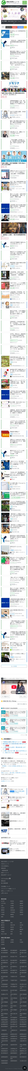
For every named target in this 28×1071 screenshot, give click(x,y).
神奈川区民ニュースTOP (7, 861)
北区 (2, 905)
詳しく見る (23, 696)
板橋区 (21, 901)
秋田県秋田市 (23, 1017)
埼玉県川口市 (23, 984)
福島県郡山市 (13, 1019)
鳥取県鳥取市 (4, 1051)
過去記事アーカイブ (6, 875)
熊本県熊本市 (23, 1057)
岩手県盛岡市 (13, 1017)
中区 (11, 931)
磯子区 (2, 925)
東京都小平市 (13, 956)
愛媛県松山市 (23, 1051)
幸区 (21, 940)
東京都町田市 (4, 972)
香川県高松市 (4, 1053)
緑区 (11, 934)
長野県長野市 (23, 1030)
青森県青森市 (4, 1019)
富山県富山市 (13, 1024)
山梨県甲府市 (4, 1036)
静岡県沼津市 (13, 1034)
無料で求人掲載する (22, 704)
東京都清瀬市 (4, 952)
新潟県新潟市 (4, 1024)
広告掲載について (5, 886)
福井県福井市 (13, 1022)
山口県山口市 (13, 1051)
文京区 (21, 914)
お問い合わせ (4, 893)
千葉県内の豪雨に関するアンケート (14, 742)
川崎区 (12, 940)
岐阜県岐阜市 (23, 1026)
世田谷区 (12, 910)
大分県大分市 (23, 1061)
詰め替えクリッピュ (6, 781)
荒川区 (12, 901)
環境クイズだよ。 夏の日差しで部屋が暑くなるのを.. (13, 772)
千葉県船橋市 (4, 984)
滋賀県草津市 (13, 1044)
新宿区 (12, 908)
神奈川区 (12, 925)
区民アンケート (5, 872)
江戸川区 (3, 903)
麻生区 (2, 940)
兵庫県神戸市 (13, 1036)
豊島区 (21, 912)
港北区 (12, 927)
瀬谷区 (2, 929)
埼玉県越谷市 (13, 986)
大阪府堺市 (13, 1041)
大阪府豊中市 (23, 1041)
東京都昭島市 (4, 950)
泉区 (21, 922)
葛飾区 (21, 903)
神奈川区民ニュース (12, 2)
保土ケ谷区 (4, 934)
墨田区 (2, 910)
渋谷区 (2, 908)
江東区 (12, 905)
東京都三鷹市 (13, 972)
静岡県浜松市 (23, 1034)
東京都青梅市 (23, 950)
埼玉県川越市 (4, 986)
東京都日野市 (4, 970)
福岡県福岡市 (4, 1057)
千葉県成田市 (23, 980)
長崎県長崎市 (13, 1061)
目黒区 (12, 916)
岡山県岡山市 (23, 1048)
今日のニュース (5, 864)
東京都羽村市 (23, 962)
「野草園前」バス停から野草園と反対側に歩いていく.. (14, 766)
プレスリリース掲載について (8, 888)
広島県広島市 (4, 1048)
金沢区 (21, 925)
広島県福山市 (13, 1048)
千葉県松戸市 (13, 984)
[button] (3, 14)
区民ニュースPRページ (7, 891)
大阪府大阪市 (23, 1038)
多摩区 (12, 942)
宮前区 (2, 944)
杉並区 (21, 908)
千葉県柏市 (22, 976)
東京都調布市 (23, 960)
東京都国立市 (13, 952)
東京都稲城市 (13, 950)
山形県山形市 (4, 1022)
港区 (2, 916)
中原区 (21, 942)
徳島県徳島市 (13, 1053)
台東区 (21, 910)
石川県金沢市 (23, 1022)
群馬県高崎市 (23, 990)
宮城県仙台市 (23, 1019)
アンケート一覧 (23, 754)
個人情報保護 (4, 883)
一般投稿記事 (4, 870)
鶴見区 (21, 929)
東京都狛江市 (23, 956)
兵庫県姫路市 (23, 1036)
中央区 (2, 912)
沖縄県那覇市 (4, 1063)
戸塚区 (2, 931)
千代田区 (12, 912)
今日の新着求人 (5, 866)
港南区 (2, 927)
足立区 (2, 901)
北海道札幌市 (4, 1017)
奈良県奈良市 (13, 1038)
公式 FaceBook (5, 878)
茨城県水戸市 (4, 994)
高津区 (2, 942)
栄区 (21, 927)
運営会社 (3, 881)
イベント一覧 (24, 735)
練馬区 (12, 914)
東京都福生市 (23, 970)
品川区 (21, 905)
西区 (21, 931)
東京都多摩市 (13, 960)
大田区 (12, 903)
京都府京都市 (4, 1038)
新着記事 (3, 868)
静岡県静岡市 (4, 1034)
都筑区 (12, 929)
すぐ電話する (5, 696)
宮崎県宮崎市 (4, 1061)
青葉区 (2, 922)
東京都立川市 (4, 960)
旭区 (11, 922)
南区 (21, 934)
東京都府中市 (13, 970)
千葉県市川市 (13, 976)
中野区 (2, 914)
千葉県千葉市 (13, 980)
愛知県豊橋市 (4, 1026)
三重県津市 (4, 1030)
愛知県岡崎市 (23, 1024)
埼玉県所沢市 (4, 990)
